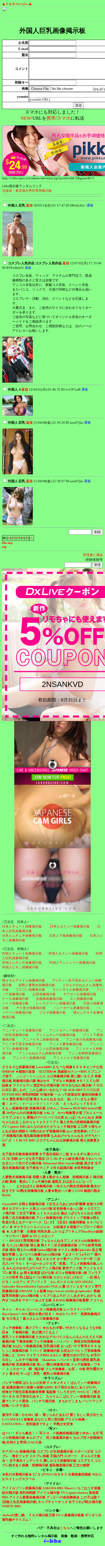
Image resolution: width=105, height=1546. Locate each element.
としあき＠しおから (82, 1295)
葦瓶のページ (37, 1117)
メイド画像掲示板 (15, 1003)
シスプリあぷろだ (53, 1295)
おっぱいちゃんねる (80, 1117)
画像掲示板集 (74, 1515)
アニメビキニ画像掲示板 (41, 1039)
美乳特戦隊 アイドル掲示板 (39, 1493)
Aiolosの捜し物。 (15, 1515)
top (4, 547)
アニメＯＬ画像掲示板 (30, 1058)
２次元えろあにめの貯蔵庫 (66, 1204)
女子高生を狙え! (66, 1387)
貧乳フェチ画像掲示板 (18, 1337)
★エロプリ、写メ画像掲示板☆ (49, 1438)
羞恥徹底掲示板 (60, 1465)
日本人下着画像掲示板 (65, 935)
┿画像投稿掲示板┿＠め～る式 (75, 1433)
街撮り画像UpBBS (40, 1387)
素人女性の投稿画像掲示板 (80, 1122)
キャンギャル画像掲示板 (70, 989)
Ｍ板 (82, 1369)
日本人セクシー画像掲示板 (70, 926)
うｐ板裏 (39, 1291)
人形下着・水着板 (23, 1231)
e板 (84, 1273)
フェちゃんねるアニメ (57, 1241)
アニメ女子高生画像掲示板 (22, 1044)
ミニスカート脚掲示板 (25, 1369)
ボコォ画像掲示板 (68, 1273)
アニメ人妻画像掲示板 (66, 1044)
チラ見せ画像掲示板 (31, 1008)
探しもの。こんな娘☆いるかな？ (37, 1090)
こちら (65, 1528)
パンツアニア (92, 1401)
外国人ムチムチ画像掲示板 (22, 962)
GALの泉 (35, 1442)
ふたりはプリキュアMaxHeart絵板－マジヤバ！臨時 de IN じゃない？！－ (52, 1236)
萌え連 (35, 1245)
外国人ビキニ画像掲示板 (20, 967)
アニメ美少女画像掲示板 (84, 1039)
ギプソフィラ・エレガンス (47, 1282)
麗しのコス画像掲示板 (59, 1460)
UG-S (59, 1515)
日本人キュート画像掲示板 (22, 926)
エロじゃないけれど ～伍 (73, 1277)
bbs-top (7, 543)
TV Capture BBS (14, 1126)
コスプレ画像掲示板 (30, 989)
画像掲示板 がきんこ (44, 1108)
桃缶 (12, 1250)
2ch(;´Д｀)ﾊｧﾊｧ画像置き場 (63, 1113)
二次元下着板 (26, 1213)
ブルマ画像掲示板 (52, 1012)
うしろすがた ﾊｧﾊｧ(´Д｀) (75, 1392)
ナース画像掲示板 (15, 999)
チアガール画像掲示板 (79, 994)
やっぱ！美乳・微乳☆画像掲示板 (45, 1373)
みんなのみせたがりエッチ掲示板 (52, 1126)
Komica (66, 1108)
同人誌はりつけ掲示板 (35, 1277)
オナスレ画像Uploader (74, 1250)
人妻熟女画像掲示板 (17, 1177)
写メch (44, 1433)
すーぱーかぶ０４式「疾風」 (47, 1263)
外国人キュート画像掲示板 (22, 953)
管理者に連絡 (93, 555)
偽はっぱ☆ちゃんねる (77, 1213)
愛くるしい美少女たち (86, 1415)
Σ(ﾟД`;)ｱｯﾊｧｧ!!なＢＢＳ (50, 1474)
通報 (90, 205)
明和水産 (44, 1231)
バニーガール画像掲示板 (71, 1008)
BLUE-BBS (27, 1140)
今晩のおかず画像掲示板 (47, 1131)
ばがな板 (47, 1273)
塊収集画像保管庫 (36, 1136)
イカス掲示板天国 (42, 1515)
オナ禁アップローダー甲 (75, 1259)
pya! (70, 1131)
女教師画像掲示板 (49, 999)
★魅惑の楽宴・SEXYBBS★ (36, 1071)
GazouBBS (44, 1067)
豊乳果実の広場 (21, 1099)
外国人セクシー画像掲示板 (68, 953)
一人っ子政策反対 (67, 1094)
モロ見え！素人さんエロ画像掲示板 (32, 1318)
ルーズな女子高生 (32, 1159)
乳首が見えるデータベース (22, 1222)
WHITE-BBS (11, 1506)
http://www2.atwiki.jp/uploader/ (70, 1291)
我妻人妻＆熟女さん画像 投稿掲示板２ (62, 1177)
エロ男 (82, 1126)
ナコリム (96, 1300)
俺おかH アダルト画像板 (56, 1081)
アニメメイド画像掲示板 (71, 1058)
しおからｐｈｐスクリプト (39, 1122)
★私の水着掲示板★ (17, 1474)
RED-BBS (80, 1108)
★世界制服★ (84, 1168)
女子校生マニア (37, 1168)
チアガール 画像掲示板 (19, 1451)
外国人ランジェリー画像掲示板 (72, 962)
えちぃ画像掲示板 (15, 1108)
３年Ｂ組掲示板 (61, 1168)
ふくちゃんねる (48, 1213)
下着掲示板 (20, 1332)
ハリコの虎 (55, 1117)
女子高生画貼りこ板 (54, 1154)
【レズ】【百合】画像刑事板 (64, 1222)
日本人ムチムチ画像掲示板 (22, 935)
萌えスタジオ (46, 1259)
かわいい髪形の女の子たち (70, 1355)
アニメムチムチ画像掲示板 (56, 1035)
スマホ (64, 118)
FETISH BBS (11, 1094)
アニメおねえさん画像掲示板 (40, 1053)
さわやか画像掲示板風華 (70, 1300)
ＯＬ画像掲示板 (81, 999)
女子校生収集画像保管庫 (20, 1154)
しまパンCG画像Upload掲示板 (38, 1254)
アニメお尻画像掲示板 (52, 1049)
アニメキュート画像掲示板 (22, 1030)
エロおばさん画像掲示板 (34, 1186)
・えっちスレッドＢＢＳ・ (80, 1104)
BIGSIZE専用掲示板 (24, 1241)
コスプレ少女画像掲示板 (55, 1451)
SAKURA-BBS (53, 1488)
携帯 (51, 118)
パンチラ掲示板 (43, 1401)
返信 (29, 205)
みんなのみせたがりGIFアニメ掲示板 (34, 1268)
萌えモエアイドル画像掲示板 (23, 980)
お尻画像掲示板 (44, 994)
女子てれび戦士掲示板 (85, 1502)
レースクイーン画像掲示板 (56, 1003)
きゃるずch (78, 1154)
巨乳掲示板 (51, 1346)
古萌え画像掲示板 (32, 1204)
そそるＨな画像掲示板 (18, 1067)
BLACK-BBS (72, 1090)
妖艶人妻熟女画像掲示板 (37, 985)
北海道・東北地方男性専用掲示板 (27, 190)
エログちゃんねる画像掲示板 (57, 1140)
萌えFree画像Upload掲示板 (37, 1250)
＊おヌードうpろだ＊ (78, 1254)
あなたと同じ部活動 (49, 1419)
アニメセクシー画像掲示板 (69, 1030)
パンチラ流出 (19, 1405)
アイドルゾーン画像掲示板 (22, 1488)
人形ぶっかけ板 (40, 1208)
